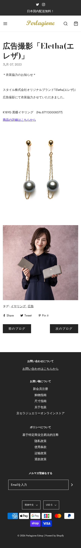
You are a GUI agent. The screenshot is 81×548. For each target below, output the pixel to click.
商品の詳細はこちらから (19, 120)
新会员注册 (40, 389)
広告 (31, 306)
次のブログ (64, 328)
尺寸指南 (40, 401)
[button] (31, 505)
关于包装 (40, 407)
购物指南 (40, 395)
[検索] (65, 23)
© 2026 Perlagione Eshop (30, 535)
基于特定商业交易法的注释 (40, 435)
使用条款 (40, 447)
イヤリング (18, 306)
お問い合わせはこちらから (40, 369)
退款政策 (40, 459)
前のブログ (16, 328)
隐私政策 (40, 441)
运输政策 (40, 453)
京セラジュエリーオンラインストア (40, 413)
